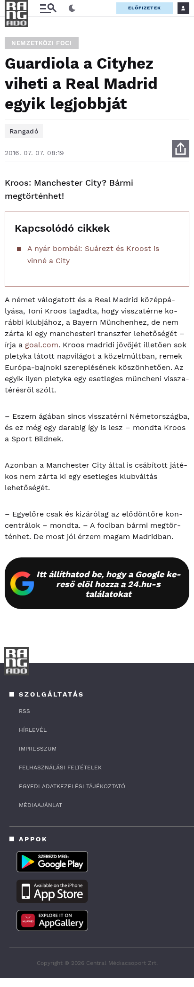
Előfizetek (144, 7)
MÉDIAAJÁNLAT (40, 805)
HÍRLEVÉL (33, 730)
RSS (24, 711)
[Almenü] (48, 8)
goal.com (41, 344)
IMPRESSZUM (38, 748)
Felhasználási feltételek (60, 767)
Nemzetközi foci (41, 43)
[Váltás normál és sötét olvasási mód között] (72, 8)
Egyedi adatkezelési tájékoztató (72, 786)
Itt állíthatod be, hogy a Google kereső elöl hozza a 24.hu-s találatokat (108, 584)
